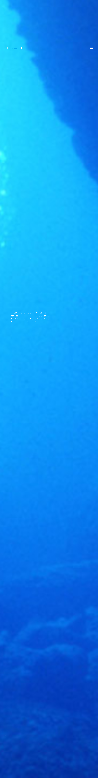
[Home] (15, 49)
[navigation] (91, 49)
